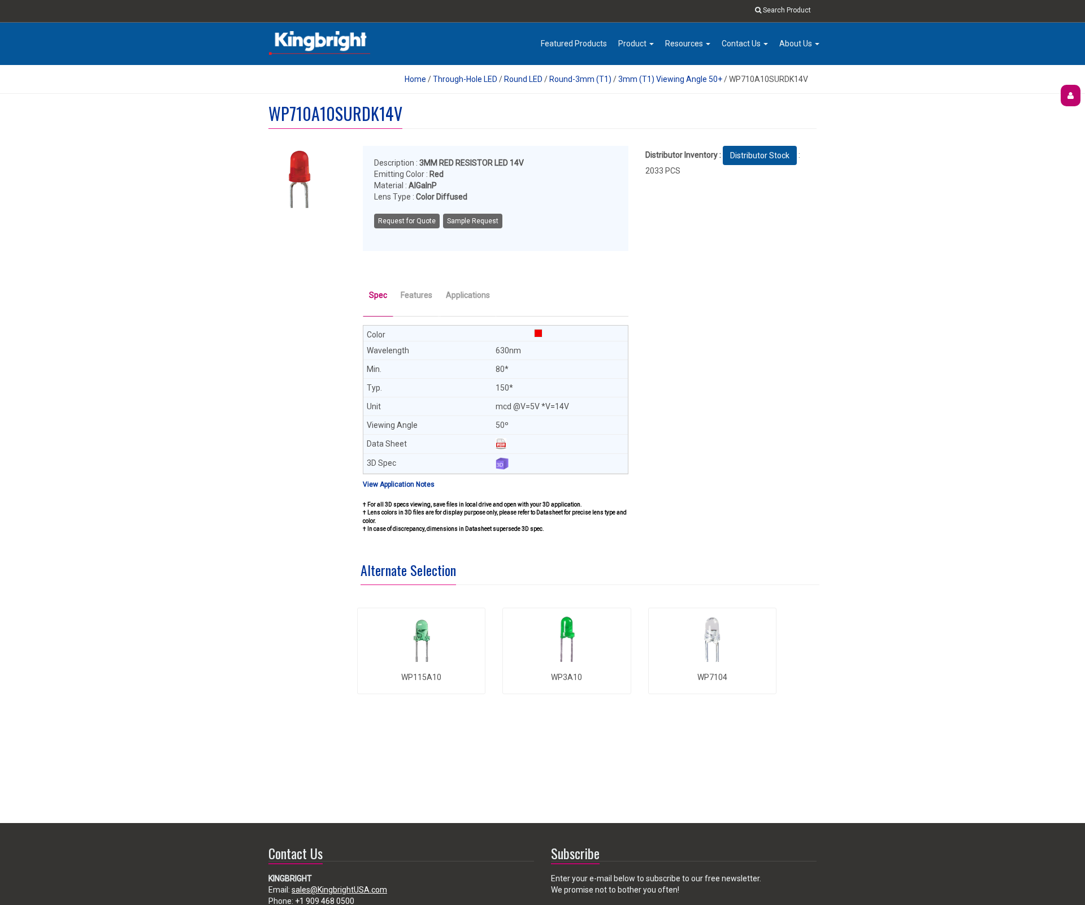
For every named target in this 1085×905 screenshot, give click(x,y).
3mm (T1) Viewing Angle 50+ (670, 79)
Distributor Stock (759, 155)
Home (415, 79)
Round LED (524, 79)
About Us (796, 43)
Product (633, 43)
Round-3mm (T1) (580, 79)
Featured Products (574, 43)
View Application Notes (399, 484)
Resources (685, 43)
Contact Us (742, 43)
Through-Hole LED (465, 79)
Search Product (786, 10)
